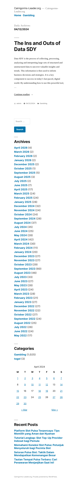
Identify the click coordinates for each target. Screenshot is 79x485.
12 (47, 384)
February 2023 (23, 297)
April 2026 (20, 147)
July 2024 (20, 227)
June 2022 (20, 331)
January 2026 (22, 160)
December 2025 (24, 164)
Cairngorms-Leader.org (27, 8)
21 (61, 391)
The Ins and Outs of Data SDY (37, 46)
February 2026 (23, 156)
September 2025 (24, 172)
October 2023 (23, 264)
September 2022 (24, 318)
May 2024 (20, 235)
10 (32, 384)
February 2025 (23, 197)
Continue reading (23, 94)
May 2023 (20, 285)
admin (19, 103)
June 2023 (20, 281)
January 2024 (22, 252)
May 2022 (20, 335)
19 (47, 391)
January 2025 (22, 201)
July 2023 (20, 277)
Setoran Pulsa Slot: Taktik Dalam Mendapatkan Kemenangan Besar (35, 454)
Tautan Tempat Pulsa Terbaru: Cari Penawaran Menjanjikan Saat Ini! (35, 461)
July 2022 (20, 327)
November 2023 (24, 260)
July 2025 (20, 181)
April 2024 (21, 239)
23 (25, 397)
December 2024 (24, 206)
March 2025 (21, 193)
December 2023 (24, 256)
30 (25, 403)
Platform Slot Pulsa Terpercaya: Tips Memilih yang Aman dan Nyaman (37, 432)
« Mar (24, 409)
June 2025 (20, 185)
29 (17, 403)
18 (39, 391)
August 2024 (22, 222)
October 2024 (23, 214)
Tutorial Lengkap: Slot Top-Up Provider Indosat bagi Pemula (38, 439)
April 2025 (20, 189)
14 (61, 384)
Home (17, 15)
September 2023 (24, 268)
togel (17, 358)
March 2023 (21, 293)
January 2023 (22, 302)
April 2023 (20, 289)
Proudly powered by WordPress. (45, 477)
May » (55, 409)
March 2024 (21, 243)
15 (18, 391)
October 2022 (23, 314)
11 (40, 384)
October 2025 (23, 168)
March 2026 (21, 151)
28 (61, 397)
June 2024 (21, 231)
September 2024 (24, 218)
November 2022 (24, 310)
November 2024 (24, 210)
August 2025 (22, 176)
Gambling (28, 15)
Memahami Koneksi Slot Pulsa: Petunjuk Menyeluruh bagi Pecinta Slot (39, 446)
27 (54, 397)
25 (39, 397)
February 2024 (23, 247)
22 (17, 397)
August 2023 (22, 272)
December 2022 (24, 306)
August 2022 (22, 322)
